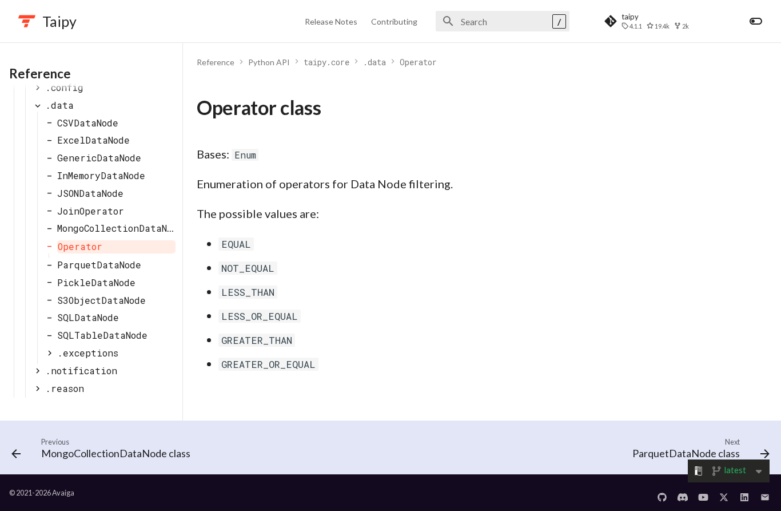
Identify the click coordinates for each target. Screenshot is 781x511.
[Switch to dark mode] (755, 21)
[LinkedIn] (744, 493)
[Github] (662, 493)
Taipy (59, 21)
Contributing (394, 21)
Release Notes (331, 21)
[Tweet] (724, 493)
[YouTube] (703, 493)
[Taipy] (27, 21)
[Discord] (683, 493)
